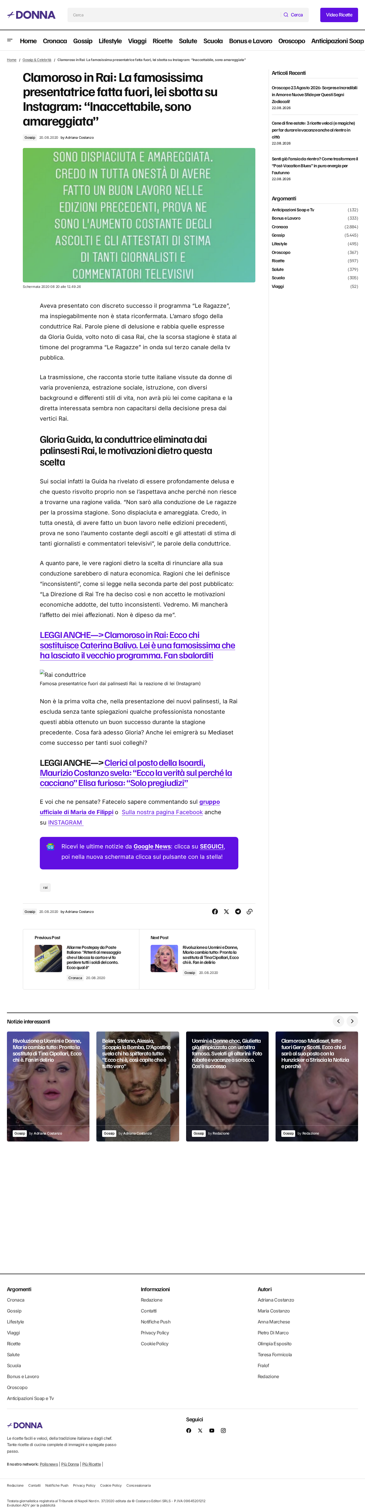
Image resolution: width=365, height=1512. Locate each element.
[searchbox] (174, 15)
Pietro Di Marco (273, 1333)
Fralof (263, 1365)
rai (45, 887)
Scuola (278, 278)
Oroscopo (281, 252)
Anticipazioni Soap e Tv (293, 209)
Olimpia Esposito (275, 1343)
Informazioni (155, 1289)
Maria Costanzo (274, 1311)
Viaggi (278, 286)
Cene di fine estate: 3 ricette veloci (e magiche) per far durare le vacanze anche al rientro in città (313, 130)
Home (11, 60)
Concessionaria (138, 1485)
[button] (10, 40)
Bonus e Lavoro (286, 218)
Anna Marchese (274, 1322)
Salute (277, 269)
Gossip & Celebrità (37, 60)
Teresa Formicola (275, 1354)
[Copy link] (249, 912)
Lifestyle (279, 243)
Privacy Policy (155, 1333)
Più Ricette (91, 1464)
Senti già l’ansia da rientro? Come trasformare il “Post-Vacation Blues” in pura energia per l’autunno (315, 165)
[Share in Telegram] (238, 912)
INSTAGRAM (66, 822)
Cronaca (75, 978)
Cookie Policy (155, 1343)
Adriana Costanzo (276, 1300)
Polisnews (49, 1464)
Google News (152, 846)
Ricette (278, 261)
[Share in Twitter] (226, 912)
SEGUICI (212, 846)
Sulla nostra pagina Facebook (162, 812)
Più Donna (70, 1464)
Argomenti (19, 1289)
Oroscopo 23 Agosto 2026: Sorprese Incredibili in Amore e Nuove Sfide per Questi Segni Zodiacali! (314, 94)
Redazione (151, 1300)
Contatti (149, 1311)
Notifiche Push (156, 1322)
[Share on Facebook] (215, 912)
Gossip (30, 137)
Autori (265, 1289)
